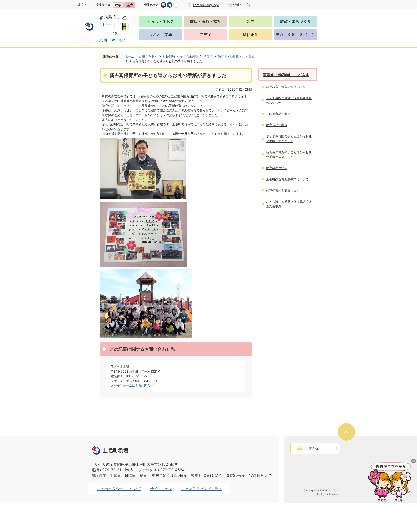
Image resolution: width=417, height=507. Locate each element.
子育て (208, 56)
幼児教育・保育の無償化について (289, 87)
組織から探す (148, 56)
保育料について (276, 168)
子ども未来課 (189, 56)
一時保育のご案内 (278, 114)
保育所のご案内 (276, 125)
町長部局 (169, 56)
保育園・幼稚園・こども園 (236, 56)
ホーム (129, 56)
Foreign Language (206, 5)
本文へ (82, 5)
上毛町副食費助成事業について (287, 179)
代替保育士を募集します (283, 190)
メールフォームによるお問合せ (132, 385)
